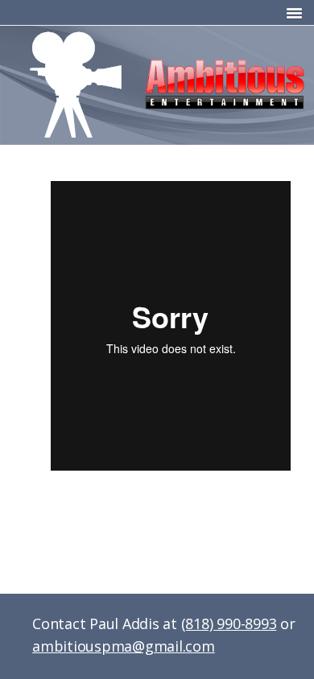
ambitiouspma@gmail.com (123, 646)
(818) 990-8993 (229, 623)
